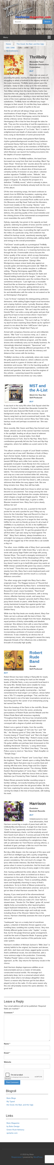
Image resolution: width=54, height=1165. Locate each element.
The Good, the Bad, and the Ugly (30, 44)
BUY (31, 71)
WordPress (38, 1157)
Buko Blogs (11, 1098)
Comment (9, 1013)
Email (7, 1053)
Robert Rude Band (35, 657)
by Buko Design (13, 1126)
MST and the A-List (38, 388)
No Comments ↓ (13, 51)
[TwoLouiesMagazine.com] (27, 11)
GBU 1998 (10, 48)
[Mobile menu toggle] (49, 37)
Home (8, 44)
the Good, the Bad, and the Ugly (20, 1105)
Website (7, 1062)
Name (7, 1044)
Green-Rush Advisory (15, 1130)
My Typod (11, 1101)
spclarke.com (12, 1133)
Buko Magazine (13, 1123)
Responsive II (17, 1157)
